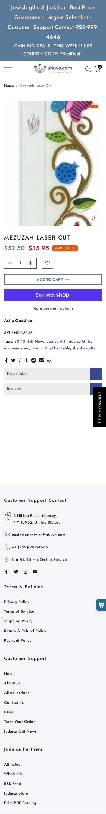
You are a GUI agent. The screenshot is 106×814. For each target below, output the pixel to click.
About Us (12, 683)
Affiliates (12, 764)
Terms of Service (19, 611)
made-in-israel (16, 348)
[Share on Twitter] (13, 360)
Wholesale (13, 774)
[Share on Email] (41, 360)
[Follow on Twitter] (16, 571)
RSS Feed (12, 783)
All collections (17, 692)
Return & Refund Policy (25, 631)
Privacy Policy (16, 602)
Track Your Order (19, 721)
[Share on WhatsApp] (49, 360)
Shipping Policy (18, 621)
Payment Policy (18, 640)
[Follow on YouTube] (35, 571)
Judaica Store (16, 793)
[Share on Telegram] (33, 360)
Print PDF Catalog (20, 803)
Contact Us (14, 702)
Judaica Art (55, 341)
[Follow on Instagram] (25, 571)
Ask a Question (18, 320)
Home (9, 85)
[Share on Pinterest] (20, 360)
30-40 (20, 341)
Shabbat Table (57, 348)
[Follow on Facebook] (6, 571)
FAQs (9, 712)
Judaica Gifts (79, 341)
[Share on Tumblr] (26, 360)
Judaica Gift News (20, 731)
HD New (35, 341)
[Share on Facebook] (6, 360)
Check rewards (99, 407)
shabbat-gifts (84, 348)
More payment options (53, 308)
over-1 (37, 348)
